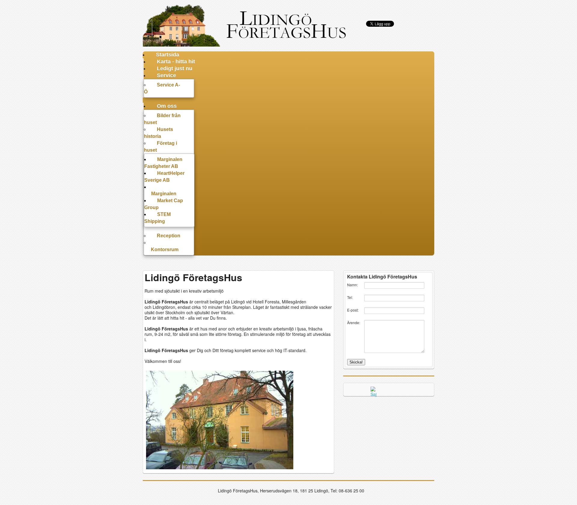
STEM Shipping (157, 218)
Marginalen (163, 193)
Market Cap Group (163, 204)
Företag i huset (160, 147)
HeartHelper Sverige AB (164, 177)
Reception (168, 235)
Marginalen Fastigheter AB (163, 163)
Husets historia (158, 133)
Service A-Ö (162, 88)
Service (166, 75)
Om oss (167, 106)
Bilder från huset (162, 119)
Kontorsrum (165, 249)
